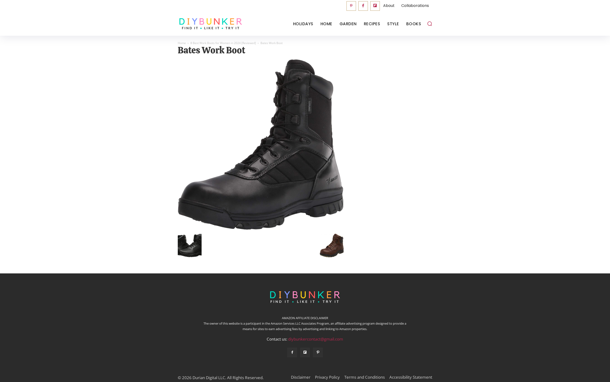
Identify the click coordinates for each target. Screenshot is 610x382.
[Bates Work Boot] (261, 228)
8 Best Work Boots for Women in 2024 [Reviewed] (223, 43)
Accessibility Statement (410, 377)
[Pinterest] (351, 6)
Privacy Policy (327, 377)
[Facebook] (363, 6)
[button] (429, 23)
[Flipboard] (375, 6)
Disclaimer (300, 377)
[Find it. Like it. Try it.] (209, 24)
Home (182, 43)
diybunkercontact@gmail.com (315, 339)
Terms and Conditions (364, 377)
